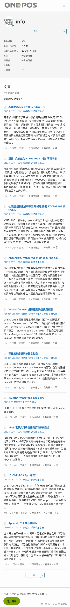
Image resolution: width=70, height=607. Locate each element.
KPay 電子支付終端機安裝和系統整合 (28, 427)
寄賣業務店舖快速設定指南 (23, 353)
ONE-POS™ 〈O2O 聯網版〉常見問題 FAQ (24, 111)
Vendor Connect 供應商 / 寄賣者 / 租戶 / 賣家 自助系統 (30, 313)
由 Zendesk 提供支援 (56, 604)
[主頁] (21, 7)
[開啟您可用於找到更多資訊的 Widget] (11, 601)
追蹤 (35, 31)
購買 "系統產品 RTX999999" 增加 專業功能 (32, 158)
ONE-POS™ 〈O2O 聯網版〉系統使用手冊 (24, 262)
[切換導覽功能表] (64, 5)
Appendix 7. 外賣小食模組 (22, 523)
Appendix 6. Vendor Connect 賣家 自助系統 (33, 257)
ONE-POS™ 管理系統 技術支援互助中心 (25, 594)
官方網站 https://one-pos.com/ (26, 397)
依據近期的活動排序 (13, 99)
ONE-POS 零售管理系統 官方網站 (20, 402)
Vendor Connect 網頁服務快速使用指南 (30, 309)
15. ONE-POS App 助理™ (22, 475)
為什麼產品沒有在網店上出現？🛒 (27, 106)
